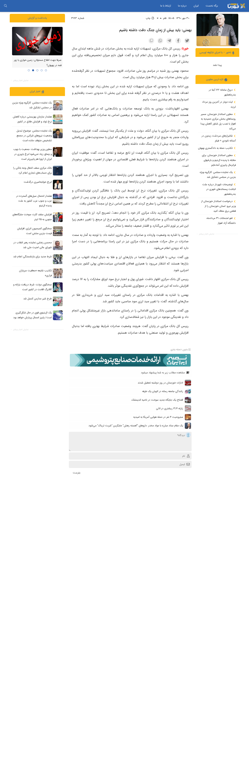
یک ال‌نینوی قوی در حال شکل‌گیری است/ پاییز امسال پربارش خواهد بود (32, 315)
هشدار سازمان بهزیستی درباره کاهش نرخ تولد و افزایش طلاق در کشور (32, 119)
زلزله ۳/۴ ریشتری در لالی (169, 408)
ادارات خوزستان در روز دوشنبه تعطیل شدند (160, 383)
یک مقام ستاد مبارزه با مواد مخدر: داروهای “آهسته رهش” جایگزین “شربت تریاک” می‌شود (136, 426)
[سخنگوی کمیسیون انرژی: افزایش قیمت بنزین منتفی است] (58, 231)
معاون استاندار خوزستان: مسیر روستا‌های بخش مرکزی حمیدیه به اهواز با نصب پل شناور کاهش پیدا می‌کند (218, 121)
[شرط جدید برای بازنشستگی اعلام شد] (58, 259)
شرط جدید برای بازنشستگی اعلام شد (32, 257)
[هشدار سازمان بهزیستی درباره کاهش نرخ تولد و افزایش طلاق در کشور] (58, 119)
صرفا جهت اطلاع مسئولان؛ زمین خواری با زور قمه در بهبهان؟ (37, 62)
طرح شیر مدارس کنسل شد (37, 299)
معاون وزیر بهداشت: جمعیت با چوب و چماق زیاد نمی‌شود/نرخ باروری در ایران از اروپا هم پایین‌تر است (32, 154)
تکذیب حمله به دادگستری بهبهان (215, 148)
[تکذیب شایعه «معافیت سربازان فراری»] (58, 273)
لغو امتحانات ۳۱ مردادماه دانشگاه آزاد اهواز (221, 220)
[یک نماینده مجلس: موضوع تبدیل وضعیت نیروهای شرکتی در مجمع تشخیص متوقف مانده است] (58, 133)
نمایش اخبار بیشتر (206, 234)
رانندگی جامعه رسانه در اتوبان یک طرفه (162, 391)
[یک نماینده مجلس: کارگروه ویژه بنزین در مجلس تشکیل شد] (58, 105)
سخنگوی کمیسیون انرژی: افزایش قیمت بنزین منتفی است (34, 230)
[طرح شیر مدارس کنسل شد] (58, 301)
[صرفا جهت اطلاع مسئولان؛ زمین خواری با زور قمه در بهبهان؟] (37, 41)
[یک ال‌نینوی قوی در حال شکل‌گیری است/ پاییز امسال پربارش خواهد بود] (58, 315)
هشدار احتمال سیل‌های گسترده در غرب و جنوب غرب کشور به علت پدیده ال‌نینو (34, 201)
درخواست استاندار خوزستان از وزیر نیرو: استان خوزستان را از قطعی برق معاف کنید (218, 206)
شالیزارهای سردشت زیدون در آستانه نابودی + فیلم (219, 138)
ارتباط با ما (165, 6)
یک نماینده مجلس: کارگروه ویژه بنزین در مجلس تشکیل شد (218, 174)
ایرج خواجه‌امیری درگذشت (38, 182)
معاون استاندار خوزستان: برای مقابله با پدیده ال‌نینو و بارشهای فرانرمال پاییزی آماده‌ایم (219, 160)
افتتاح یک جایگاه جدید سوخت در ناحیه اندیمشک (157, 400)
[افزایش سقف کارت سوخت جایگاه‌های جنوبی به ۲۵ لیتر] (58, 217)
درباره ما (182, 6)
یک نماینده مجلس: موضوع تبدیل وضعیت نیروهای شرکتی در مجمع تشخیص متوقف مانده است (34, 135)
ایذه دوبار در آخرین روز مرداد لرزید (219, 104)
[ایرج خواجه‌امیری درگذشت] (58, 184)
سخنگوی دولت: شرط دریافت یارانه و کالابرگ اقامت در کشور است (32, 287)
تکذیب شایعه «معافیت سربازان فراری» (35, 273)
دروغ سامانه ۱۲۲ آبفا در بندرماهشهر (222, 92)
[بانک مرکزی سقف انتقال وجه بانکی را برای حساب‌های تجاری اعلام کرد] (58, 170)
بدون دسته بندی (179, 350)
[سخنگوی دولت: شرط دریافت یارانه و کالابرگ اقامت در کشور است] (58, 287)
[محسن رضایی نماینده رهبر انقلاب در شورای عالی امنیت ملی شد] (58, 245)
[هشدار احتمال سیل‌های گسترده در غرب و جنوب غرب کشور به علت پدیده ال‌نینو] (58, 198)
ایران (196, 6)
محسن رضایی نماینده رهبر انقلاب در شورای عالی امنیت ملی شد (32, 245)
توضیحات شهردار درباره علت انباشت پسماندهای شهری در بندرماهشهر (219, 189)
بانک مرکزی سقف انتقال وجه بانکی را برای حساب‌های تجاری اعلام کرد (32, 170)
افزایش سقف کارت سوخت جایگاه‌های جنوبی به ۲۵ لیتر (32, 216)
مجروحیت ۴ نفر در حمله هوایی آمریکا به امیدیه (158, 417)
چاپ (148, 18)
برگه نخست (212, 6)
